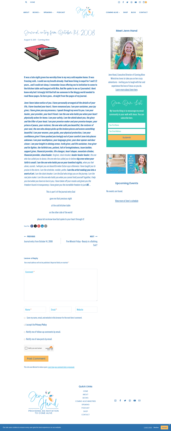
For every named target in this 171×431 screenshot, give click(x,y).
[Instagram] (119, 2)
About (26, 12)
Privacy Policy (41, 325)
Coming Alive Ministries (85, 401)
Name (28, 310)
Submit (127, 137)
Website (80, 310)
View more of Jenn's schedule (126, 201)
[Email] (140, 2)
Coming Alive (43, 40)
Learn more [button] (148, 427)
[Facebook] (123, 2)
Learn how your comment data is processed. (61, 367)
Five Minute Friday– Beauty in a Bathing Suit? (81, 241)
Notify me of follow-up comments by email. (43, 332)
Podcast (61, 12)
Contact (143, 12)
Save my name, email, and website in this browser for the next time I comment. (54, 318)
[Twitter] (127, 2)
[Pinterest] (131, 2)
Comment (30, 272)
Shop (125, 12)
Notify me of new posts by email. (39, 339)
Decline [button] (156, 427)
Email (54, 310)
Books (85, 398)
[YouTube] (136, 2)
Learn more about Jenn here (126, 90)
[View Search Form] (26, 2)
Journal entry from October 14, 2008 (38, 239)
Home (32, 2)
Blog (133, 12)
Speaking (85, 404)
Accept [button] (164, 427)
